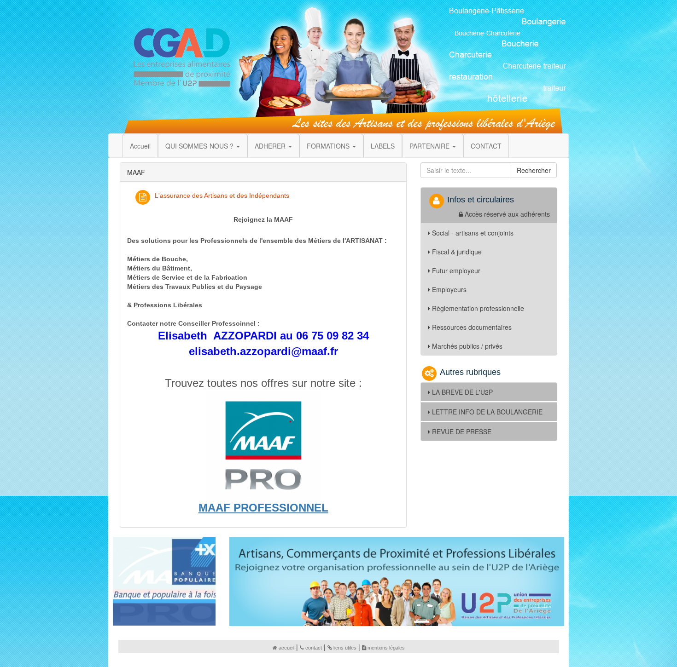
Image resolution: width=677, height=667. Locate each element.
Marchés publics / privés (467, 346)
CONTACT (486, 145)
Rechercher (534, 170)
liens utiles (344, 647)
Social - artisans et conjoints (473, 232)
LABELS (383, 145)
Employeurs (449, 289)
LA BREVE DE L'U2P (462, 392)
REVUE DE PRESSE (461, 431)
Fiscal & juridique (457, 251)
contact (313, 647)
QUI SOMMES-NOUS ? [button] (200, 145)
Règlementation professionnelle (478, 308)
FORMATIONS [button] (329, 145)
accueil (286, 647)
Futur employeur (456, 270)
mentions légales (386, 647)
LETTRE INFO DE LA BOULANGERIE (487, 411)
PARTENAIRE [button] (430, 145)
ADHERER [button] (271, 145)
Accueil (140, 145)
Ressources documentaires (472, 327)
